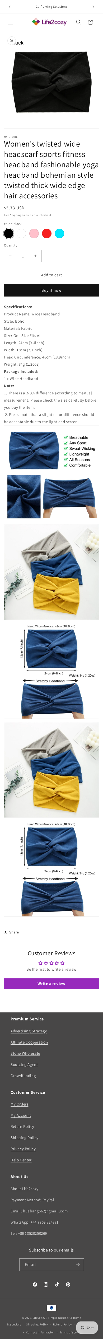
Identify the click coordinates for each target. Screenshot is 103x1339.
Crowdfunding (23, 1075)
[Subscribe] (78, 1264)
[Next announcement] (93, 7)
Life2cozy (39, 1318)
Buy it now (51, 290)
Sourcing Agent (24, 1064)
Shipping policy (37, 1324)
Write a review (51, 983)
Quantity (10, 245)
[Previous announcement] (10, 7)
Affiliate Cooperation (29, 1042)
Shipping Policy (25, 1137)
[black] (8, 233)
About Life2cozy (25, 1188)
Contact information (40, 1332)
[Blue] (59, 233)
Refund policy (62, 1324)
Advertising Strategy (29, 1030)
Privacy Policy (23, 1148)
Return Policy (22, 1126)
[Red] (47, 233)
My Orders (19, 1104)
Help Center (21, 1159)
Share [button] (14, 932)
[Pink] (34, 233)
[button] (10, 22)
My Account (21, 1115)
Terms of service (71, 1332)
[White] (21, 233)
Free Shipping (12, 215)
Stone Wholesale (25, 1053)
